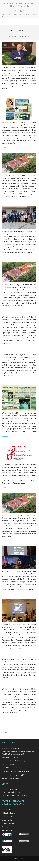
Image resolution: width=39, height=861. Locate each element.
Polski (4, 14)
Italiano (34, 14)
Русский (15, 14)
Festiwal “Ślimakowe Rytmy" (11, 778)
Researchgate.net (8, 823)
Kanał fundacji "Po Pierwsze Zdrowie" (14, 795)
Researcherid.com (8, 820)
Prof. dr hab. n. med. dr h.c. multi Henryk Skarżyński (19, 4)
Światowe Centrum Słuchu (10, 748)
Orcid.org (5, 827)
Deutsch (5, 16)
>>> (5, 93)
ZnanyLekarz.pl (7, 816)
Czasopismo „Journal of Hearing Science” (16, 771)
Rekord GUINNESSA (8, 764)
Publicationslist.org (8, 813)
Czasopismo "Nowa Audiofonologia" (14, 761)
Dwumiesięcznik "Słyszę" (10, 757)
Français (28, 14)
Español (22, 14)
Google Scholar (7, 830)
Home (11, 36)
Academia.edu (6, 809)
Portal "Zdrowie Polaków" (11, 768)
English (9, 14)
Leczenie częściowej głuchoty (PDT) (14, 775)
